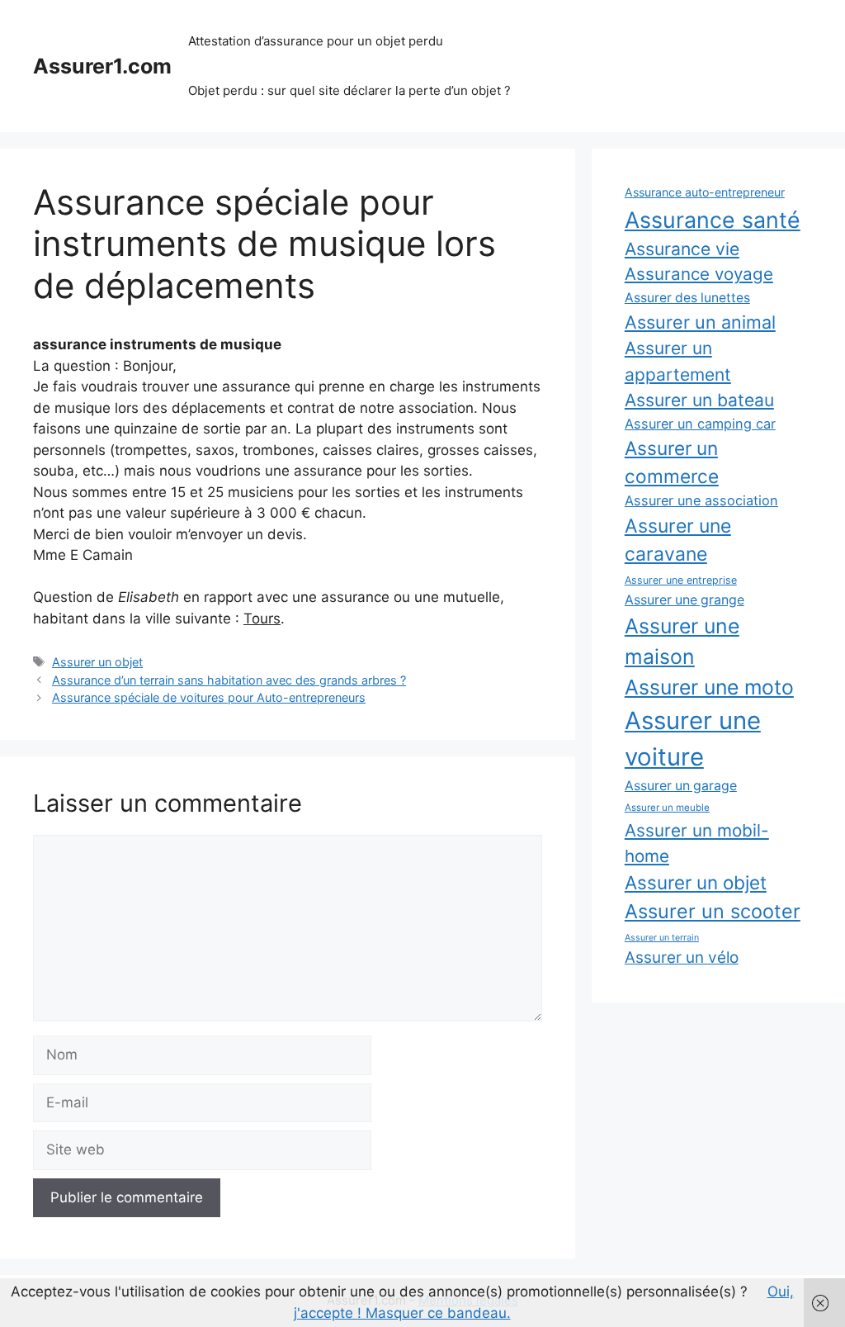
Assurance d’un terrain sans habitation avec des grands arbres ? (229, 680)
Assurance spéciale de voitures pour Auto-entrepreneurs (209, 697)
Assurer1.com (102, 66)
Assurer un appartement (678, 361)
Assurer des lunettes (687, 298)
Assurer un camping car (700, 423)
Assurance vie (682, 248)
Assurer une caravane (678, 540)
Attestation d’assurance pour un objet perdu (315, 41)
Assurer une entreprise (681, 580)
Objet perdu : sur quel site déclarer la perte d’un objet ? (349, 90)
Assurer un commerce (672, 462)
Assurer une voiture (693, 738)
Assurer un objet (97, 662)
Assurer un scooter (712, 911)
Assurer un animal (700, 322)
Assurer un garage (681, 786)
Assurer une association (701, 500)
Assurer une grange (684, 600)
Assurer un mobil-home (697, 843)
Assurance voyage (699, 273)
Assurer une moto (709, 687)
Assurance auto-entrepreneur (705, 192)
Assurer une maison (682, 641)
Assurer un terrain (662, 937)
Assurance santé (712, 219)
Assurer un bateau (699, 400)
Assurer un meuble (667, 807)
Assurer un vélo (682, 957)
